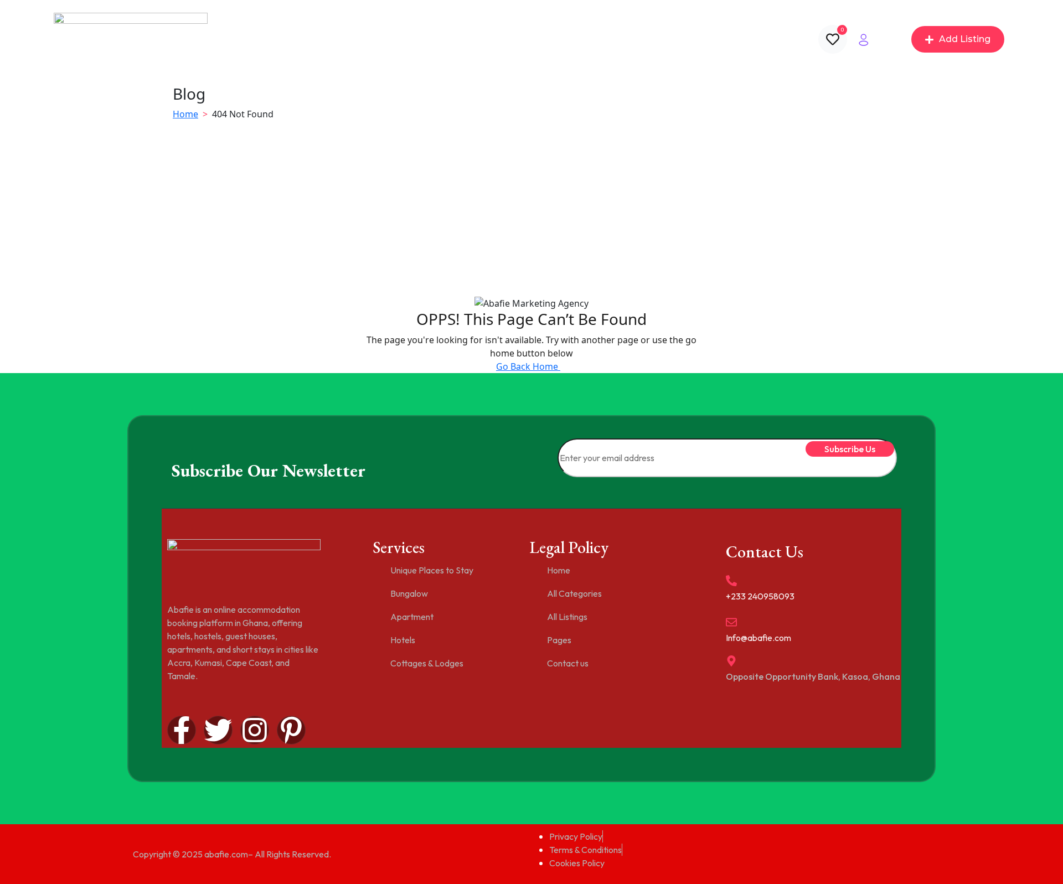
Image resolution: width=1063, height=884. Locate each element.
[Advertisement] (531, 212)
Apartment (412, 616)
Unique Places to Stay (431, 570)
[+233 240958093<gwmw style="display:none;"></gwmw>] (731, 580)
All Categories (413, 39)
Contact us (600, 39)
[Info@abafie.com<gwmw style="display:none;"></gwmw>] (731, 622)
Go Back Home (528, 366)
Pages (539, 39)
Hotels (402, 639)
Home (356, 39)
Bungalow (409, 593)
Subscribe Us (849, 448)
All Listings (478, 39)
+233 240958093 (760, 596)
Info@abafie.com (758, 637)
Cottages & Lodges (426, 663)
